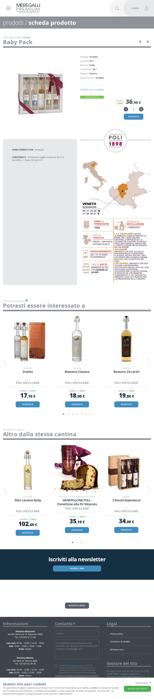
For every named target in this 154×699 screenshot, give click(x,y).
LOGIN (135, 8)
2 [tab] (67, 414)
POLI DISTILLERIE (12, 37)
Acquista (133, 116)
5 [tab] (81, 414)
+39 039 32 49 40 (27, 663)
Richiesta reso (77, 605)
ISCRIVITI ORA (77, 568)
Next (148, 361)
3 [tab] (72, 414)
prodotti (13, 22)
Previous (5, 361)
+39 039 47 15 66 (27, 637)
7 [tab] (90, 414)
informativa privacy (75, 665)
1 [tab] (63, 414)
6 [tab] (86, 414)
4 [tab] (77, 414)
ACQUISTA (27, 404)
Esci (133, 4)
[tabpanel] (27, 361)
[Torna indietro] (140, 42)
